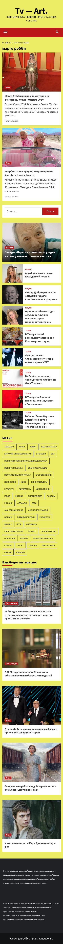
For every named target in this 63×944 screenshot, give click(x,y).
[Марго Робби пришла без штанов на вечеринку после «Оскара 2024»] (31, 72)
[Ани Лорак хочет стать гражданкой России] (12, 273)
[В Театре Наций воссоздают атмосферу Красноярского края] (12, 336)
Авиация (9, 447)
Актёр (22, 447)
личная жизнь (48, 531)
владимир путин (26, 517)
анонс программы (38, 510)
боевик (8, 517)
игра (18, 524)
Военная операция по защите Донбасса (25, 461)
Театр (28, 331)
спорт (20, 545)
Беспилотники (49, 447)
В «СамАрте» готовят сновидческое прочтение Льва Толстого (40, 380)
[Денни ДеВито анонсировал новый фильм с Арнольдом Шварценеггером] (31, 705)
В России (41, 454)
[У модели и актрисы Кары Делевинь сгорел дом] (31, 819)
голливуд (44, 517)
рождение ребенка (43, 538)
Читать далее (11, 121)
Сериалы (22, 503)
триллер (32, 545)
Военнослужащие (37, 468)
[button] (5, 32)
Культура (9, 489)
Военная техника (13, 468)
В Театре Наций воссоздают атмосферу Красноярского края (39, 338)
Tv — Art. (31, 11)
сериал (8, 545)
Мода (7, 496)
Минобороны (43, 489)
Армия (33, 447)
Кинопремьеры (39, 482)
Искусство (10, 482)
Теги (34, 503)
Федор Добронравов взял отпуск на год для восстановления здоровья (41, 296)
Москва (19, 496)
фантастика (48, 545)
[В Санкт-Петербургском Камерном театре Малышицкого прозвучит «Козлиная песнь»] (12, 420)
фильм (7, 552)
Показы (51, 496)
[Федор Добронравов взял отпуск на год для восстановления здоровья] (12, 294)
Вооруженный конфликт (17, 475)
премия (24, 538)
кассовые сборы (13, 531)
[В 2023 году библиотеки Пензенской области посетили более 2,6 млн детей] (31, 648)
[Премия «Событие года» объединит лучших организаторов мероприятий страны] (12, 315)
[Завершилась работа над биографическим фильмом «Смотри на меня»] (31, 762)
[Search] (57, 32)
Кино (8, 87)
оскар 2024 (9, 538)
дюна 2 (8, 524)
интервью (31, 524)
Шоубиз (9, 247)
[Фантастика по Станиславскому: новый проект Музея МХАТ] (12, 357)
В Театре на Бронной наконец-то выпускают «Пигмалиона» (39, 400)
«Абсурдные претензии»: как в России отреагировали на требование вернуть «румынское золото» (29, 615)
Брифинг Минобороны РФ (17, 454)
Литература (25, 489)
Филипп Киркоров (13, 510)
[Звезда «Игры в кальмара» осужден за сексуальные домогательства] (31, 242)
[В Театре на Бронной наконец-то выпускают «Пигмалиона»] (12, 399)
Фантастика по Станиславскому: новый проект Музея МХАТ (39, 359)
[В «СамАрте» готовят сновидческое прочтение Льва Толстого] (12, 378)
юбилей (20, 552)
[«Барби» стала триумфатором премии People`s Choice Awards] (31, 147)
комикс (32, 531)
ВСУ (53, 454)
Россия (8, 503)
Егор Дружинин (44, 475)
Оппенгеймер (35, 496)
